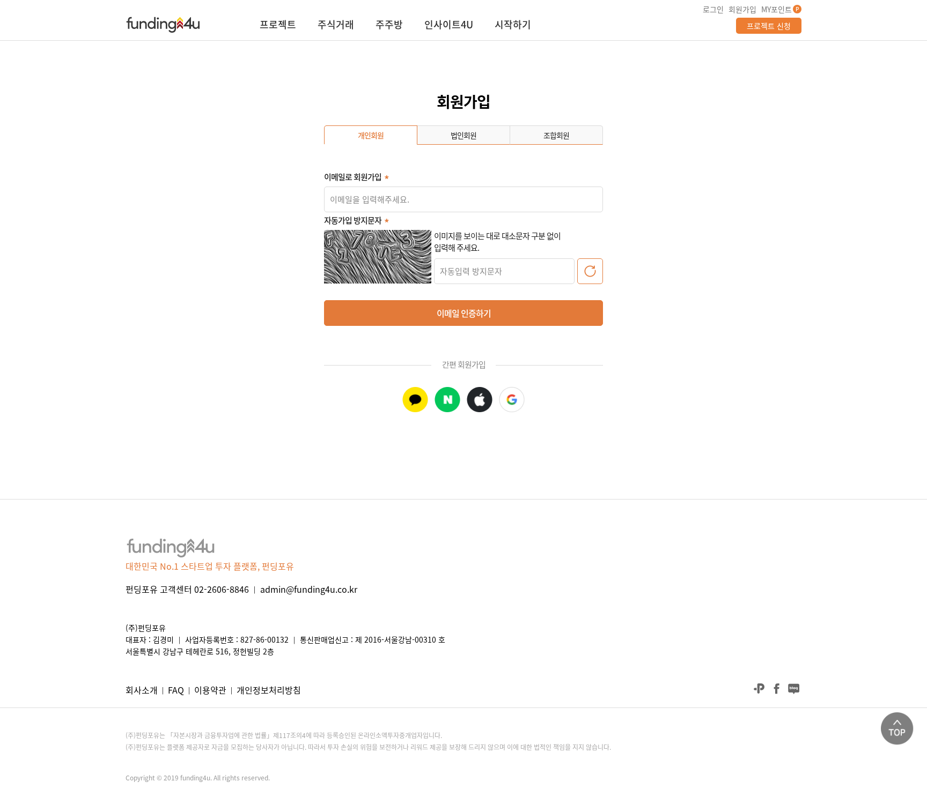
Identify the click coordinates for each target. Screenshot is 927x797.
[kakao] (415, 400)
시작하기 (513, 26)
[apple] (479, 400)
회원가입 (742, 9)
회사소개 (142, 689)
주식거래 (336, 26)
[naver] (447, 400)
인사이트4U (448, 26)
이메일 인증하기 (464, 313)
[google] (512, 400)
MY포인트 (776, 9)
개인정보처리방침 (269, 689)
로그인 (713, 9)
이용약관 (210, 689)
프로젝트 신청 (769, 25)
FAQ (176, 689)
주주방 (389, 26)
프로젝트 (278, 26)
